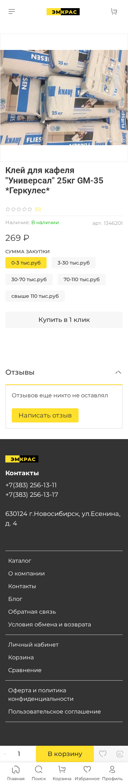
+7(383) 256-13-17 (31, 494)
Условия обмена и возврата (49, 624)
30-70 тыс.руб (29, 279)
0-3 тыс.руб (26, 263)
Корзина (21, 657)
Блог (15, 599)
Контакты (22, 586)
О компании (26, 573)
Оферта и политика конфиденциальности (41, 694)
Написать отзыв (45, 415)
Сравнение (25, 670)
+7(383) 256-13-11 (31, 485)
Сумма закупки (27, 251)
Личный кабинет (33, 644)
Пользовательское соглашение (54, 711)
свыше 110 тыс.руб (35, 296)
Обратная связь (32, 611)
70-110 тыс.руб (82, 279)
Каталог (19, 560)
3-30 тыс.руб (74, 263)
